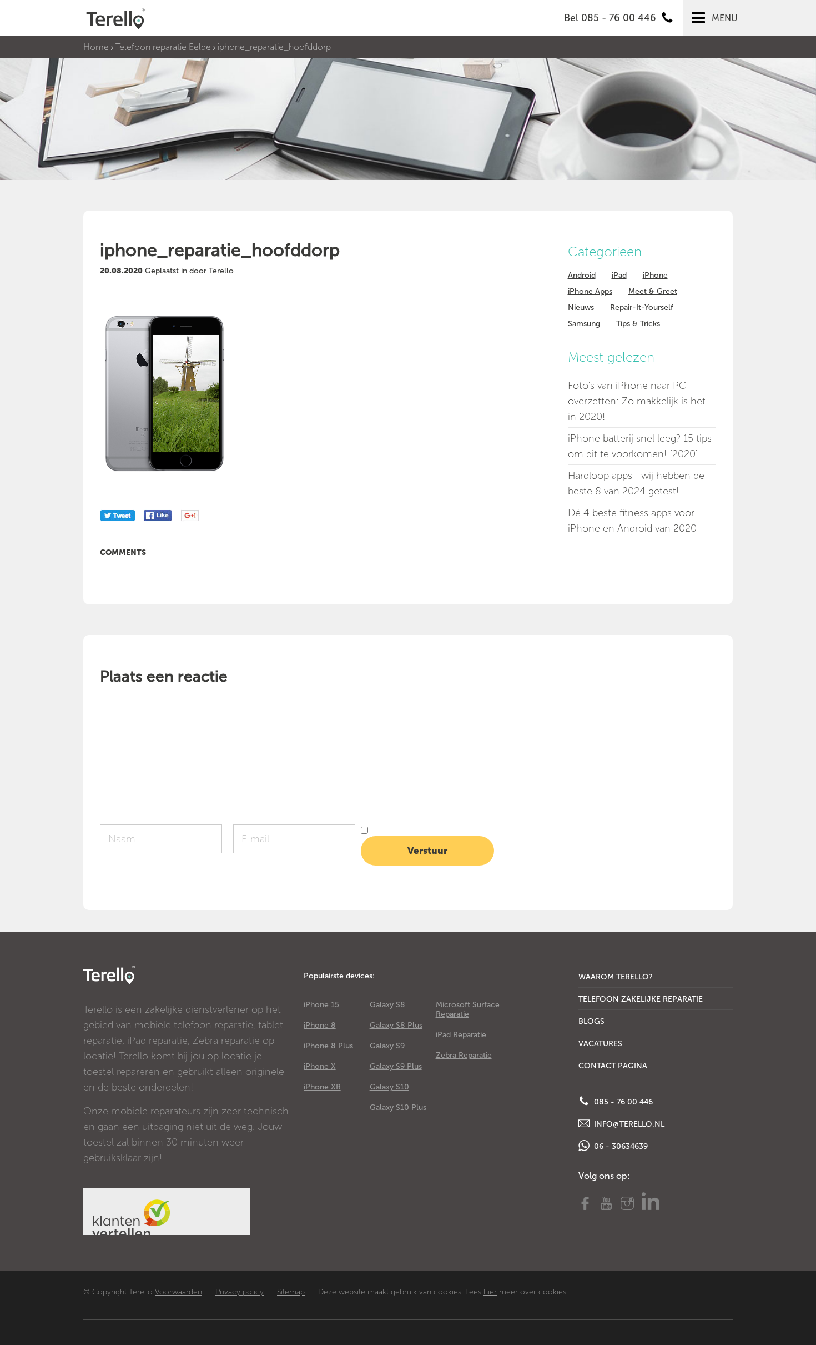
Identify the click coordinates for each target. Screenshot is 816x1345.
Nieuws (581, 307)
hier (490, 1292)
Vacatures (600, 1043)
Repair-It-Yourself (641, 307)
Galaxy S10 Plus (398, 1107)
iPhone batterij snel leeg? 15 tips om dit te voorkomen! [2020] (640, 446)
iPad (619, 275)
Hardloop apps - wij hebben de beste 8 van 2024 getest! (636, 483)
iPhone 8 (320, 1025)
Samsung (584, 323)
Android (582, 275)
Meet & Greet (652, 291)
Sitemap (291, 1292)
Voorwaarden (178, 1292)
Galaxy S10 (389, 1087)
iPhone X (320, 1066)
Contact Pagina (612, 1066)
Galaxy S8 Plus (396, 1025)
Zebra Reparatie (464, 1055)
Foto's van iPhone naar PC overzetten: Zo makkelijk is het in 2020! (637, 401)
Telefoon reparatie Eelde (163, 47)
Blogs (591, 1021)
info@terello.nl (628, 1124)
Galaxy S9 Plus (396, 1066)
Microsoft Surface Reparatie (468, 1009)
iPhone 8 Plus (328, 1046)
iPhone (655, 275)
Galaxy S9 (387, 1046)
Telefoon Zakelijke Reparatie (640, 999)
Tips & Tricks (638, 323)
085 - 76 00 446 (622, 1102)
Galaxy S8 (387, 1004)
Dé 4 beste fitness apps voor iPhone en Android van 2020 (632, 520)
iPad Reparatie (461, 1034)
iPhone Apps (590, 291)
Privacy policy (239, 1292)
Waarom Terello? (615, 977)
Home (96, 47)
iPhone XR (322, 1087)
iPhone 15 (321, 1004)
